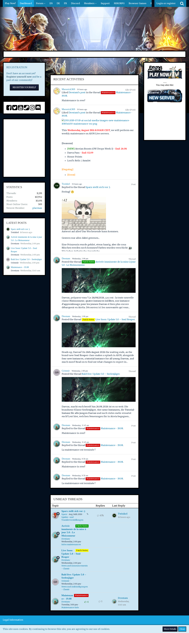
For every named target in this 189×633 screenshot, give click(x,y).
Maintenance (81, 595)
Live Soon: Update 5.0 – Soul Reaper (115, 319)
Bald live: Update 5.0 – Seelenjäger (26, 259)
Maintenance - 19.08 (20, 267)
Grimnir (15, 262)
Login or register (166, 3)
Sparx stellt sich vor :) (20, 229)
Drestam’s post (77, 92)
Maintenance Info (70, 607)
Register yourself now (19, 76)
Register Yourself (24, 87)
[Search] (182, 3)
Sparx (64, 514)
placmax (37, 208)
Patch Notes (82, 526)
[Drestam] (56, 283)
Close (182, 629)
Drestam (15, 243)
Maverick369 (68, 89)
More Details (170, 629)
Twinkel (15, 232)
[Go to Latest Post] (114, 515)
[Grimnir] (56, 393)
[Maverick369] (56, 95)
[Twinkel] (56, 216)
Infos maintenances (71, 544)
